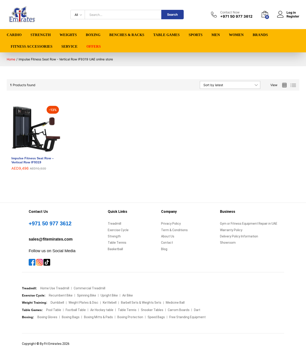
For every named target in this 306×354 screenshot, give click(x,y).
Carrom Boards (179, 310)
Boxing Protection (130, 317)
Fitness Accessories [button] (31, 46)
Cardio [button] (14, 35)
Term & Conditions (174, 230)
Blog (164, 249)
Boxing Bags (71, 317)
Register (293, 16)
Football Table (76, 310)
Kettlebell (109, 302)
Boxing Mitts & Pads (98, 317)
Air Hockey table (101, 310)
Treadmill (114, 223)
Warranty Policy (231, 230)
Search (172, 14)
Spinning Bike (86, 295)
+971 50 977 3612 (50, 223)
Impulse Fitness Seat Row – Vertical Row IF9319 (32, 160)
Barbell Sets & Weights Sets (141, 302)
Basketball (115, 249)
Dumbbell (57, 302)
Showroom (228, 242)
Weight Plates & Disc (83, 302)
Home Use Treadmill (54, 288)
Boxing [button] (93, 35)
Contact (167, 242)
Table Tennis (117, 242)
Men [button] (215, 35)
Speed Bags (156, 317)
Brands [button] (260, 35)
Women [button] (236, 35)
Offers (93, 46)
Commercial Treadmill (89, 288)
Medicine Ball (175, 302)
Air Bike (127, 295)
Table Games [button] (166, 35)
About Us (167, 236)
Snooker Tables (152, 310)
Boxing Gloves (47, 317)
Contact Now (229, 12)
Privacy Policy (171, 223)
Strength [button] (40, 35)
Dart (197, 310)
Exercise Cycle (118, 230)
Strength (114, 236)
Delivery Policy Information (239, 236)
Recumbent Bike (61, 295)
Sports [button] (196, 35)
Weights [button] (68, 35)
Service (69, 46)
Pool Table (53, 310)
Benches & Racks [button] (126, 35)
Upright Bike (109, 295)
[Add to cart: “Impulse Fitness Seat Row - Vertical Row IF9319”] (31, 151)
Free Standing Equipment (187, 317)
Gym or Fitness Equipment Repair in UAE (248, 223)
